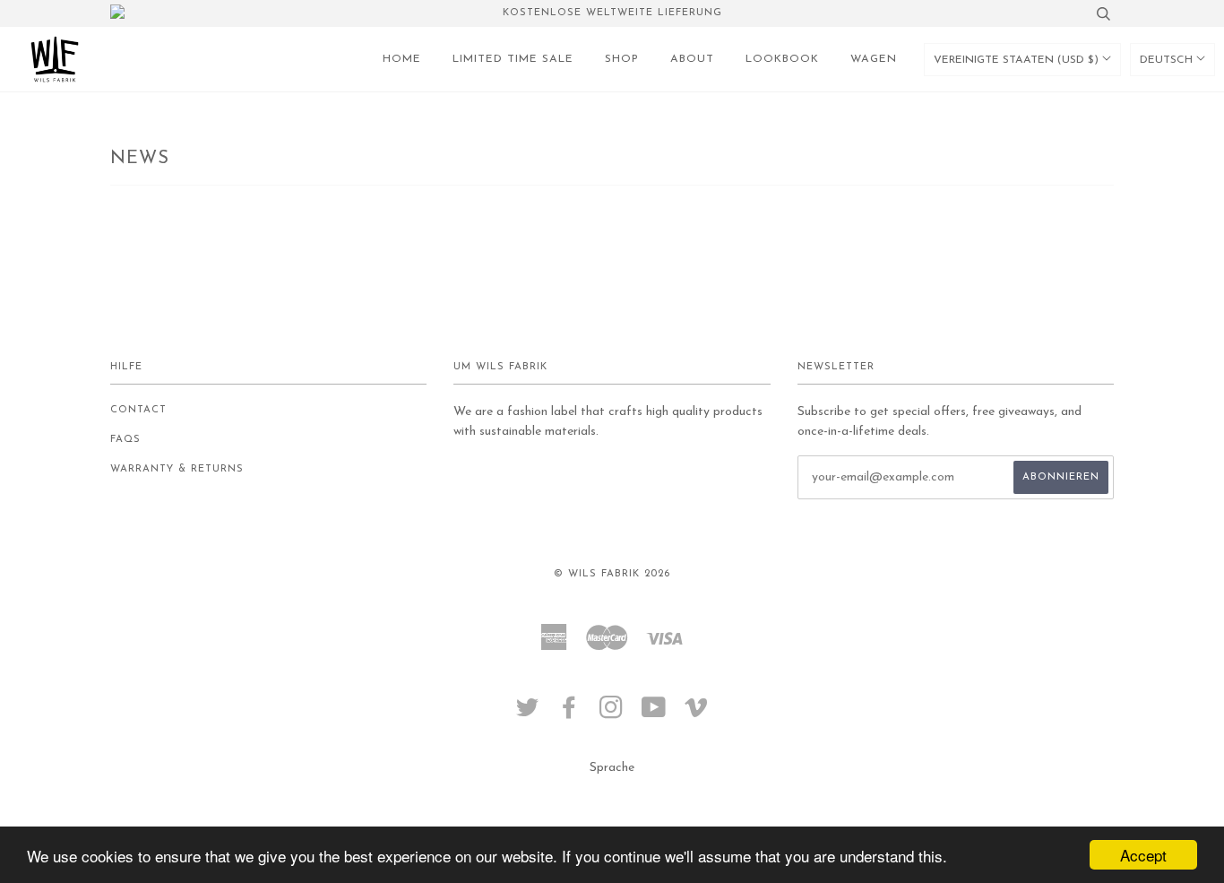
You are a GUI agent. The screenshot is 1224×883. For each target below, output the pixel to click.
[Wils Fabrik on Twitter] (527, 714)
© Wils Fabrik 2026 (612, 574)
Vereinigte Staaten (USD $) (1018, 60)
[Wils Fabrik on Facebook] (569, 714)
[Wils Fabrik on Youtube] (654, 714)
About (692, 59)
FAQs (125, 440)
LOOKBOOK (782, 59)
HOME (402, 59)
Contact (138, 410)
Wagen (873, 59)
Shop (622, 59)
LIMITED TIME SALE (513, 59)
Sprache (612, 768)
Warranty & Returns (177, 469)
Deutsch (1168, 60)
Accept (1143, 855)
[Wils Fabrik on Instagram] (611, 714)
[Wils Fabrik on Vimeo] (697, 714)
